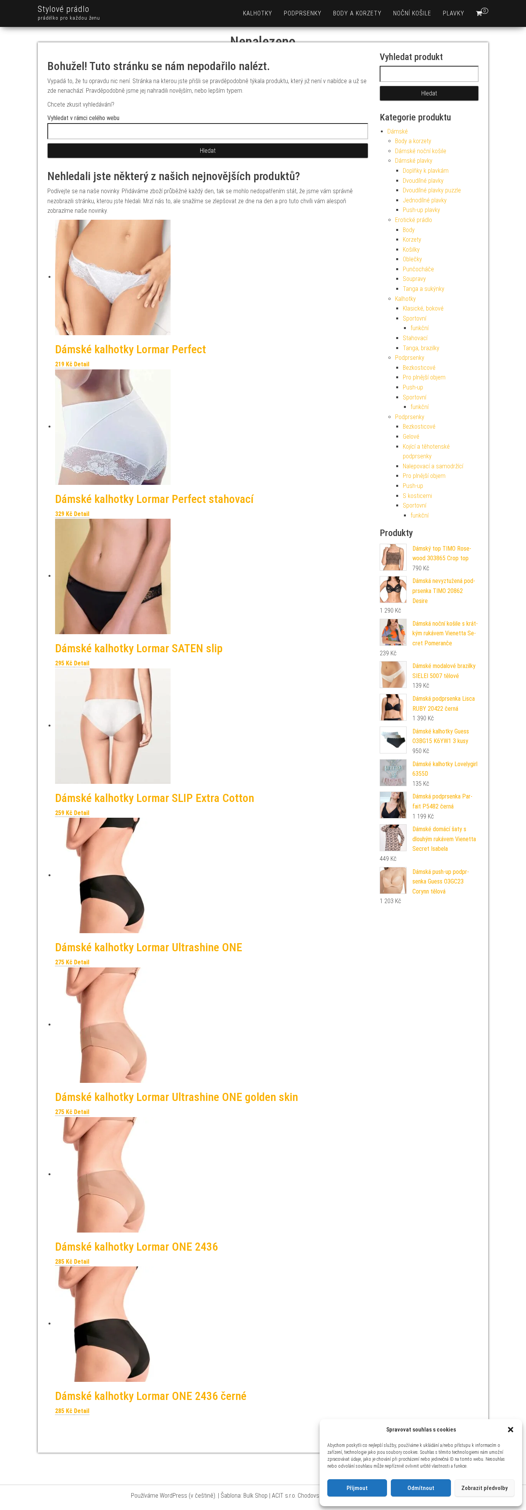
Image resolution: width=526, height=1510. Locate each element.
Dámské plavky (413, 160)
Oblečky (412, 259)
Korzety (412, 239)
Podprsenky (303, 13)
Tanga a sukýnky (423, 288)
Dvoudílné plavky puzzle (432, 190)
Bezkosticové (419, 367)
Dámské (397, 131)
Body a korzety (357, 13)
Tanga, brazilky (421, 348)
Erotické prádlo (413, 220)
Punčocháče (418, 269)
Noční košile (412, 13)
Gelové (411, 436)
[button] (510, 1429)
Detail (81, 364)
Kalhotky (257, 13)
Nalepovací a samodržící (433, 466)
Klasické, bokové (423, 308)
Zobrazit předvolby (484, 1488)
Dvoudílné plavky (423, 180)
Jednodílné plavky (425, 200)
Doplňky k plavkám (426, 170)
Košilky (411, 249)
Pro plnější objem (424, 377)
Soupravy (414, 278)
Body (409, 230)
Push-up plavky (421, 210)
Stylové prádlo (63, 9)
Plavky (453, 13)
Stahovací (415, 338)
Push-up (413, 387)
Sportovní (414, 318)
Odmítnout (420, 1488)
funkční (419, 328)
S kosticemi (417, 495)
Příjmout (357, 1488)
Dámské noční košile (420, 151)
